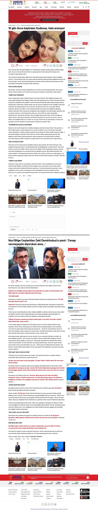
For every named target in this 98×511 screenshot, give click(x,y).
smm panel (23, 498)
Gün (28, 438)
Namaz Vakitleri (19, 483)
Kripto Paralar (85, 483)
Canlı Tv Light (11, 494)
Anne (10, 175)
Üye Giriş (68, 489)
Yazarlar (69, 7)
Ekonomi (34, 7)
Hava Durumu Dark (13, 489)
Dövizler (48, 492)
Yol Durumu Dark (12, 492)
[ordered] (27, 229)
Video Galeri (60, 492)
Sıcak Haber (60, 498)
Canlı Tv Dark (24, 489)
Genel (18, 25)
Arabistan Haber (11, 25)
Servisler (19, 7)
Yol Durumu (75, 483)
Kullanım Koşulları (58, 509)
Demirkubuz (18, 438)
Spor (41, 7)
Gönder (13, 229)
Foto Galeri (54, 7)
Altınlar (48, 489)
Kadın (46, 7)
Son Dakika (11, 7)
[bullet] (29, 229)
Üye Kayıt (68, 492)
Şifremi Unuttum (70, 494)
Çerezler (49, 509)
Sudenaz (29, 175)
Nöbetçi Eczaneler (25, 494)
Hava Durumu (38, 483)
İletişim (37, 509)
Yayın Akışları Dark (25, 492)
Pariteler (66, 483)
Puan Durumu (49, 483)
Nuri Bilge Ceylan (35, 438)
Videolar (62, 7)
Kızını (24, 175)
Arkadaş (11, 438)
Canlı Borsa (36, 489)
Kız (19, 175)
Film (24, 438)
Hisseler (58, 483)
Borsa (10, 483)
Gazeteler (76, 7)
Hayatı (15, 175)
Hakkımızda (32, 509)
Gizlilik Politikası (43, 509)
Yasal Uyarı (65, 509)
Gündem (27, 7)
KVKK (53, 509)
